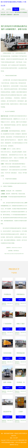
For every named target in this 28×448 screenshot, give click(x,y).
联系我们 (22, 9)
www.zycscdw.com (13, 440)
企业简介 (8, 9)
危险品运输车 (21, 440)
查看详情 (7, 299)
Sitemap (16, 444)
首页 (3, 9)
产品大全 (15, 9)
